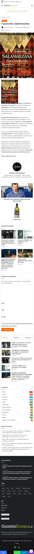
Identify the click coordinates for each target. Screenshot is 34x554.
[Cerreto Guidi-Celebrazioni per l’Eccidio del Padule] (25, 253)
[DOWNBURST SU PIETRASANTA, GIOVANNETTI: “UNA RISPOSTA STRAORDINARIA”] (6, 353)
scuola (24, 493)
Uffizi (9, 496)
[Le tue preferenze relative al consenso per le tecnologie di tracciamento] (31, 551)
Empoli (3, 491)
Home (4, 17)
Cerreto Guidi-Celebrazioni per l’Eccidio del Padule (25, 260)
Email (3, 310)
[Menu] (2, 6)
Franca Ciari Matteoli (8, 27)
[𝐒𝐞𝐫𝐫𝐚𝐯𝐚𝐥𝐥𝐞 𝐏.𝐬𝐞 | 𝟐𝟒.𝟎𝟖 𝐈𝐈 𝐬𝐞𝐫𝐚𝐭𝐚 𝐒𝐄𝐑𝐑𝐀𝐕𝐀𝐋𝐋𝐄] (8, 253)
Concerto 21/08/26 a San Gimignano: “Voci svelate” (25, 241)
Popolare (16, 337)
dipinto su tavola (26, 488)
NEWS (3, 392)
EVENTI (8, 17)
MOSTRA (9, 493)
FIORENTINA (5, 412)
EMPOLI (4, 417)
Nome (3, 303)
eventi (8, 491)
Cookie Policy (6, 518)
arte (8, 488)
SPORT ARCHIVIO (6, 407)
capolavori (18, 488)
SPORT (4, 402)
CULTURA (4, 399)
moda (3, 493)
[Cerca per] (32, 6)
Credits (17, 543)
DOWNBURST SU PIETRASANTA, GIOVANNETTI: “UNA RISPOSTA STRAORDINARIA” (20, 352)
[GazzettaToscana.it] (10, 5)
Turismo (4, 496)
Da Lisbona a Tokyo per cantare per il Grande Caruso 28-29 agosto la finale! (8, 242)
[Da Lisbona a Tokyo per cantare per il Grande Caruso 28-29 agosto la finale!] (8, 234)
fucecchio (20, 491)
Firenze (13, 491)
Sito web (3, 316)
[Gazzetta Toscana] (17, 11)
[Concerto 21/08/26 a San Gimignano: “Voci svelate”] (25, 234)
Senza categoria (6, 409)
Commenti (28, 337)
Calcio (12, 488)
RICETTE (4, 415)
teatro (29, 493)
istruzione (26, 491)
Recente (5, 337)
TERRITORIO (5, 404)
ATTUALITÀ (5, 397)
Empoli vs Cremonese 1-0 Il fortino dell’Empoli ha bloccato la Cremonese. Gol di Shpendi (21, 344)
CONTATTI (4, 508)
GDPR (2, 510)
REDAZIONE (4, 505)
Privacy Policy (6, 514)
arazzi (3, 488)
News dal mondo (6, 426)
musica (14, 493)
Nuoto (19, 493)
